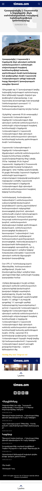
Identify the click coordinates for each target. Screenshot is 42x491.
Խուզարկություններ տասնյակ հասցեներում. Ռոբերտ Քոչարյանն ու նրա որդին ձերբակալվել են (20, 447)
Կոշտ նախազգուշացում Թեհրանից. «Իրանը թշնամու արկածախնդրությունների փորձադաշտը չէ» (20, 425)
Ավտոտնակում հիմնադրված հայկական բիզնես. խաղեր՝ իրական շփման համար (20, 455)
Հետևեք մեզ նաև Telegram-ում (14, 354)
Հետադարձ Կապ (8, 468)
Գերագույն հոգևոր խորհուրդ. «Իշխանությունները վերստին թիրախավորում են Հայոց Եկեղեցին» (20, 416)
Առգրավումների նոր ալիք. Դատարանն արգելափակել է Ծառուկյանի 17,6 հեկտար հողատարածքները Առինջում (17, 407)
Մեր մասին (6, 465)
